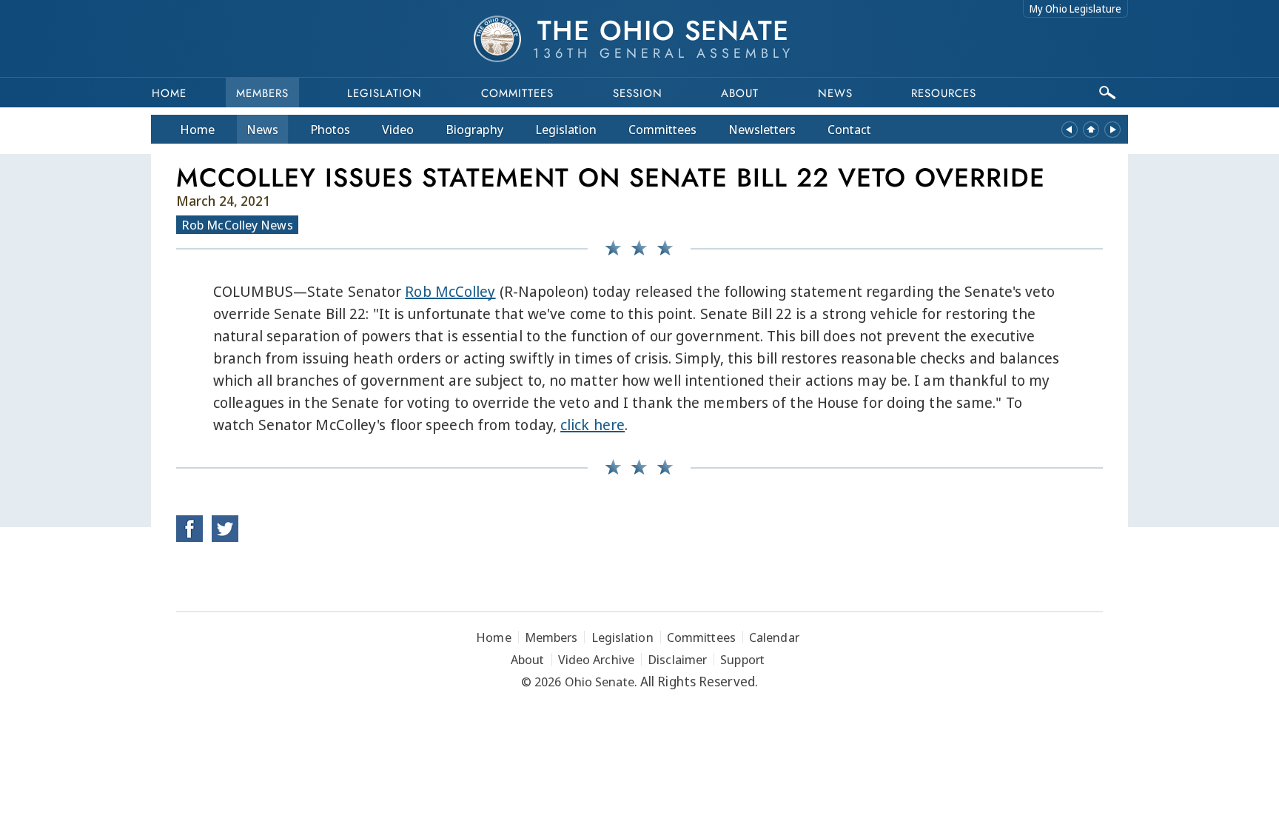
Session (637, 93)
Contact (849, 129)
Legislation (384, 93)
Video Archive (596, 659)
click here (592, 425)
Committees (517, 93)
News (262, 129)
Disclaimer (677, 659)
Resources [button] (943, 93)
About (740, 93)
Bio (474, 129)
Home (169, 93)
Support (742, 659)
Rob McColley (450, 291)
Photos (330, 129)
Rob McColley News (237, 224)
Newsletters (762, 129)
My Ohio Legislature (1075, 8)
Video (398, 129)
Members (262, 93)
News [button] (835, 93)
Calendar (774, 637)
